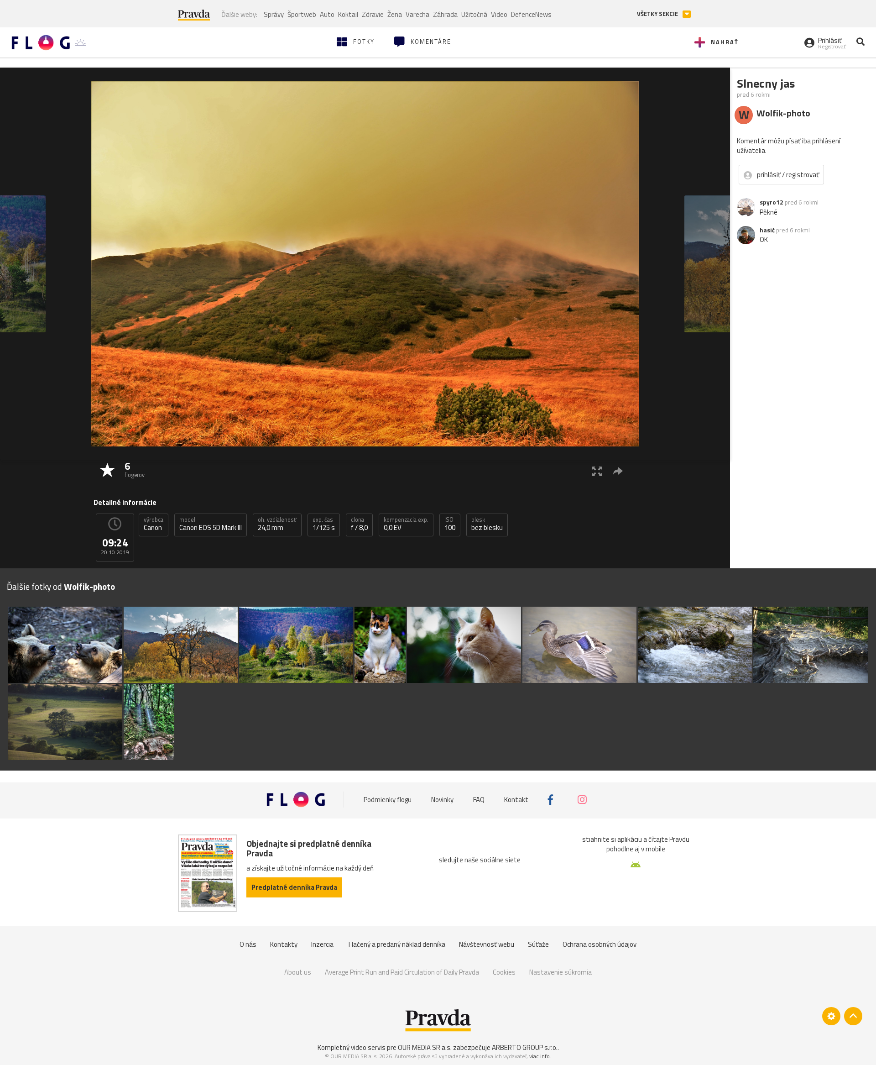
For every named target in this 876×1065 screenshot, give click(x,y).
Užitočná (474, 14)
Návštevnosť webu (486, 944)
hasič (767, 230)
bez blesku (487, 524)
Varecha (417, 14)
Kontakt (516, 799)
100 (449, 524)
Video (499, 14)
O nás (248, 944)
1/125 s (324, 524)
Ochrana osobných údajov (599, 944)
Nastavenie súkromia (560, 972)
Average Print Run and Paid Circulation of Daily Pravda (402, 972)
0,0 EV (406, 524)
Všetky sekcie (658, 14)
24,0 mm (277, 524)
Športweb (301, 14)
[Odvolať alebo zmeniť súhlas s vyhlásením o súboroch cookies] (831, 1016)
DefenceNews (531, 14)
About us (297, 972)
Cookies (504, 972)
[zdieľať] (618, 471)
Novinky (442, 799)
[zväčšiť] (597, 471)
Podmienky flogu (388, 799)
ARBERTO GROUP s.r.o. (525, 1047)
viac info (539, 1056)
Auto (327, 14)
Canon (153, 524)
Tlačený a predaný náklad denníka (396, 944)
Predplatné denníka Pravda (294, 887)
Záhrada (445, 14)
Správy (274, 14)
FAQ (479, 799)
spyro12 (771, 202)
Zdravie (373, 14)
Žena (394, 14)
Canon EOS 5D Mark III (210, 524)
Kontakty (283, 944)
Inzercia (322, 944)
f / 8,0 (359, 524)
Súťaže (538, 944)
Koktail (348, 14)
